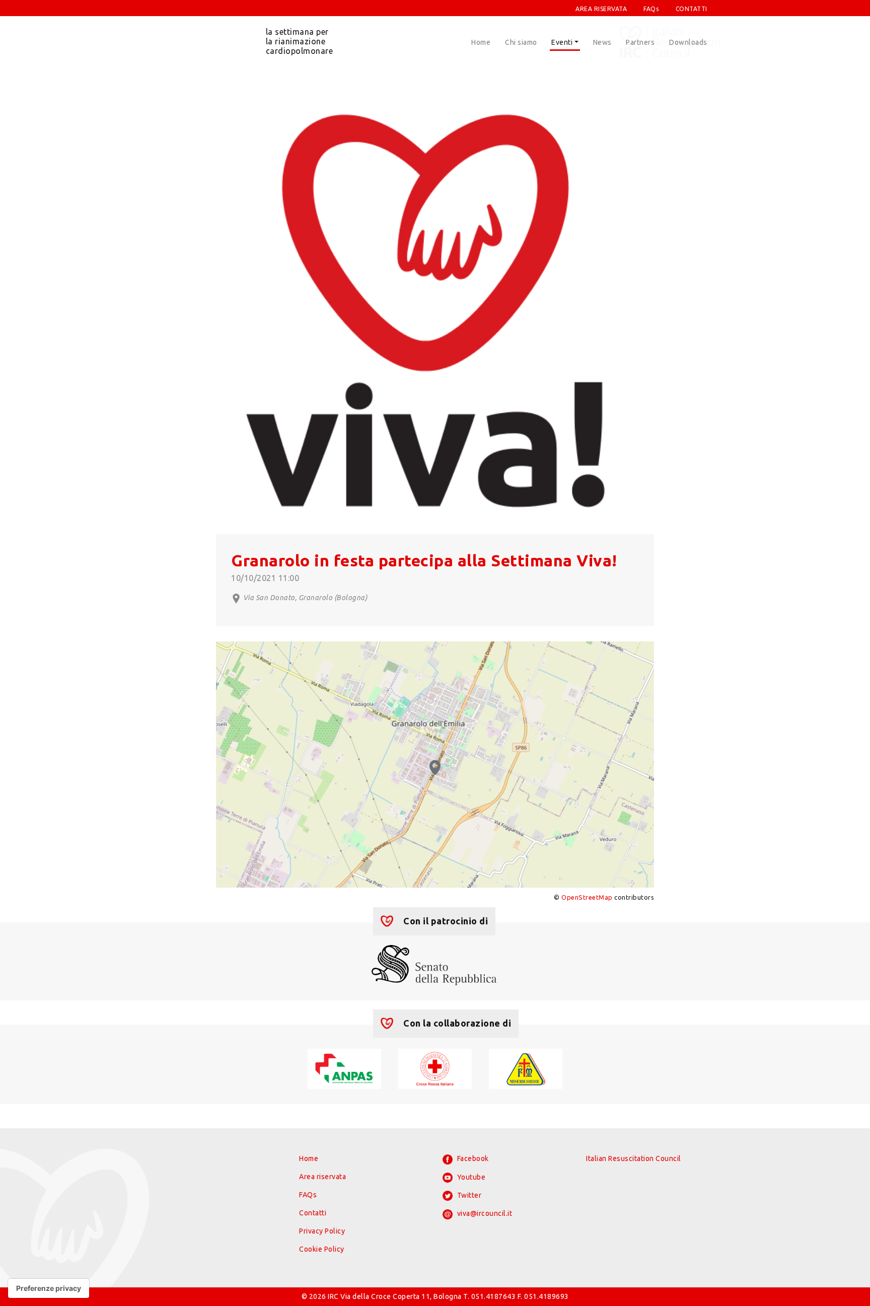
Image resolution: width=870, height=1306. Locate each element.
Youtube (470, 1177)
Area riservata (322, 1177)
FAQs (651, 9)
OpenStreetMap (587, 897)
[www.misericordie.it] (525, 1068)
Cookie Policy (321, 1249)
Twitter (468, 1195)
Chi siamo (521, 42)
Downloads (688, 42)
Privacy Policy (322, 1231)
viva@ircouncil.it (483, 1213)
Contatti (312, 1213)
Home (480, 42)
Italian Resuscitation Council (633, 1158)
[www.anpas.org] (344, 1068)
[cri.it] (435, 1068)
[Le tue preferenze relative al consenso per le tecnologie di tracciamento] (48, 1288)
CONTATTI (691, 9)
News (602, 42)
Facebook (472, 1158)
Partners (640, 42)
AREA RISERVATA (601, 9)
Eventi (561, 42)
